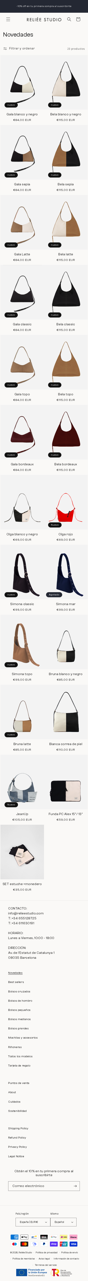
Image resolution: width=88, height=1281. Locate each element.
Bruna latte (22, 744)
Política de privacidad (47, 1252)
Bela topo (65, 394)
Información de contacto (66, 1258)
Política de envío (69, 1252)
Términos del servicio (46, 1265)
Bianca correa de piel (65, 744)
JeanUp (22, 814)
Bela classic (65, 324)
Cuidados (14, 1101)
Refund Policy (17, 1137)
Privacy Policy (17, 1147)
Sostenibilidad (17, 1111)
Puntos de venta (18, 1083)
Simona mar (66, 604)
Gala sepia (22, 184)
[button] (8, 19)
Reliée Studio (25, 1252)
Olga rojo (66, 534)
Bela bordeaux (65, 464)
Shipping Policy (18, 1128)
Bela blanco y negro (65, 114)
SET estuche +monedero (22, 884)
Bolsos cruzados (19, 991)
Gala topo (22, 394)
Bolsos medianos (19, 1019)
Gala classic (22, 324)
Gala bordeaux (22, 464)
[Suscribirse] (75, 1186)
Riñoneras (15, 1047)
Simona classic (22, 604)
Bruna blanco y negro (65, 674)
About (12, 1092)
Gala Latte (22, 254)
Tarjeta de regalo (19, 1065)
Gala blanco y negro (22, 114)
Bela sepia (66, 184)
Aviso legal (44, 1258)
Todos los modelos (20, 1056)
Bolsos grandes (18, 1028)
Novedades (15, 973)
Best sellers (16, 982)
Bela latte (65, 254)
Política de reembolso (23, 1258)
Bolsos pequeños (19, 1010)
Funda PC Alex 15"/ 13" (66, 814)
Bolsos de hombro (20, 1000)
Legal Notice (16, 1156)
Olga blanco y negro (22, 534)
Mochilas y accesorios (23, 1037)
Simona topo (22, 674)
